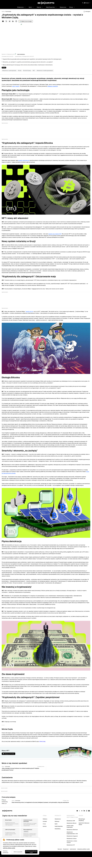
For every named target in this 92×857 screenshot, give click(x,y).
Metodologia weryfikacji (82, 819)
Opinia (3, 11)
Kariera (45, 826)
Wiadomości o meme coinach (72, 841)
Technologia (8, 11)
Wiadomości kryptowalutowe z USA (72, 832)
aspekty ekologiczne (23, 160)
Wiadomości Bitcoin (71, 823)
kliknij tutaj (42, 741)
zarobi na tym (29, 311)
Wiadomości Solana (71, 838)
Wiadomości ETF (71, 845)
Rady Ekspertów (59, 826)
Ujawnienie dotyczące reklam (84, 823)
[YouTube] (3, 21)
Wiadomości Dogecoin (72, 836)
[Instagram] (16, 21)
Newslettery (58, 828)
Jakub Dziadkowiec (21, 54)
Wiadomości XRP (71, 820)
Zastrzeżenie (73, 849)
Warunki (60, 849)
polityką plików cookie (9, 848)
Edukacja (57, 821)
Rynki (56, 824)
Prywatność (66, 849)
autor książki (15, 86)
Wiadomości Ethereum (72, 829)
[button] (11, 822)
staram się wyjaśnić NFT (55, 234)
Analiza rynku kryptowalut (70, 826)
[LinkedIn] (13, 21)
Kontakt (45, 821)
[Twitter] (6, 21)
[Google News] (89, 811)
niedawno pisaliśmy (52, 86)
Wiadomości (58, 819)
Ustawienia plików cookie (83, 849)
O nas (44, 824)
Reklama (45, 819)
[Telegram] (9, 21)
